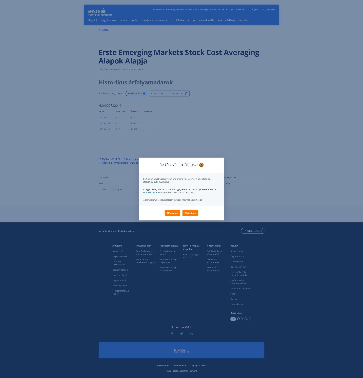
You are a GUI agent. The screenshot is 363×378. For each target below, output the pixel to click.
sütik (156, 181)
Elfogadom (172, 213)
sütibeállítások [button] (150, 192)
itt (196, 199)
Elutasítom (190, 213)
